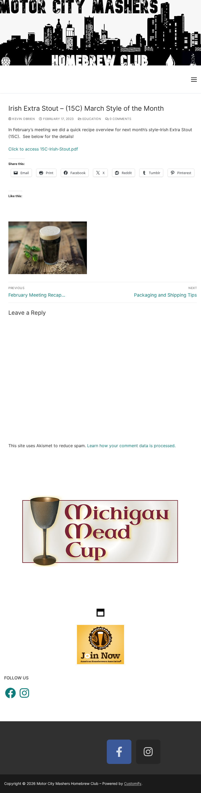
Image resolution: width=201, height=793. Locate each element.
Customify (132, 783)
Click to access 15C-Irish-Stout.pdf (43, 149)
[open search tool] (194, 32)
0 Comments (120, 119)
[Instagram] (148, 752)
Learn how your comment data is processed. (131, 445)
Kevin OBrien (23, 119)
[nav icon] (194, 79)
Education (91, 119)
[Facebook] (119, 752)
